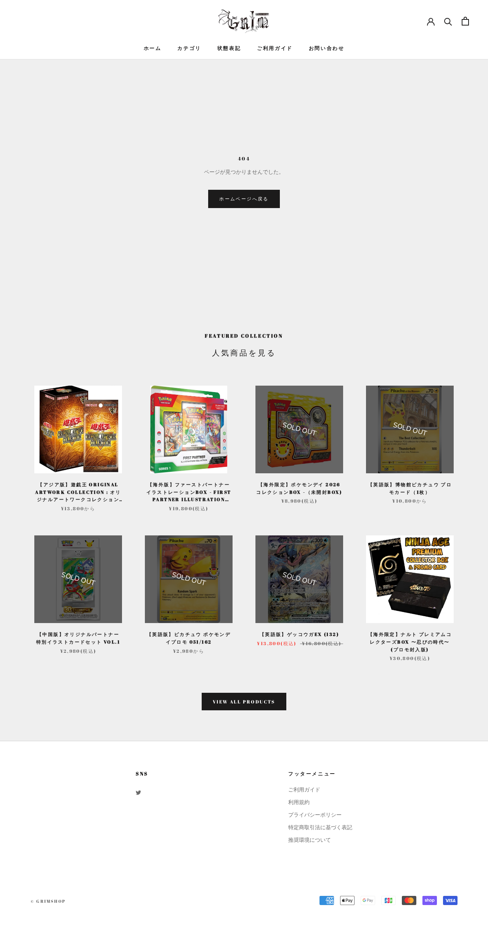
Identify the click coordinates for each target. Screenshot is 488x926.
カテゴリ (189, 48)
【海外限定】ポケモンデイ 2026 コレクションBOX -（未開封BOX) (299, 488)
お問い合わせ (327, 48)
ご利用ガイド (275, 48)
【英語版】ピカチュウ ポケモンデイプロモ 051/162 (189, 638)
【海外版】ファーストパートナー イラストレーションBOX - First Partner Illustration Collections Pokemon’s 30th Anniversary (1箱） (188, 492)
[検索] (448, 21)
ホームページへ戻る (244, 198)
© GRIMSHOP (48, 901)
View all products (244, 702)
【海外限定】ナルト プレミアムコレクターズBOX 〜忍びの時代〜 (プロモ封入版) (410, 641)
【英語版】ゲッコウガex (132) (299, 634)
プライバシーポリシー (315, 815)
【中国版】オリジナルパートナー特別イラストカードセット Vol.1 (78, 638)
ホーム (153, 48)
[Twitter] (138, 792)
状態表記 (229, 48)
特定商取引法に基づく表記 (320, 827)
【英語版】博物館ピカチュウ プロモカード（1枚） (410, 488)
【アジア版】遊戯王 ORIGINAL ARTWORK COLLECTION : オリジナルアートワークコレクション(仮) (78, 492)
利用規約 (299, 802)
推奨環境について (309, 840)
